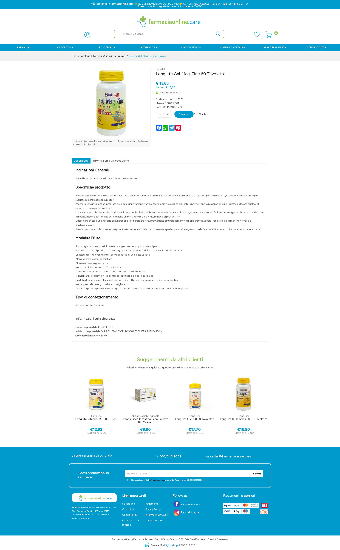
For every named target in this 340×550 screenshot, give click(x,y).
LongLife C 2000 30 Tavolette (194, 419)
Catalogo (85, 56)
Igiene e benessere (273, 47)
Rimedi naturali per (115, 56)
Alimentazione (189, 47)
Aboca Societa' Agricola (145, 415)
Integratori (147, 47)
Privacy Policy (153, 509)
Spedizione (128, 503)
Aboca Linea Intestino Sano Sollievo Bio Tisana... (145, 420)
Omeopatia (64, 47)
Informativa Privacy (156, 514)
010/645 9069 (170, 456)
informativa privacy (157, 480)
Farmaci (22, 47)
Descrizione (81, 160)
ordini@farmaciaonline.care (230, 456)
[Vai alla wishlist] (256, 36)
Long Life (161, 69)
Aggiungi (184, 114)
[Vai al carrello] (268, 36)
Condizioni (128, 509)
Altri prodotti (315, 47)
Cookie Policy (129, 514)
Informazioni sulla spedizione (110, 160)
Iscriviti (257, 473)
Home (75, 56)
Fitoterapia (106, 47)
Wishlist (203, 114)
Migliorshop (171, 545)
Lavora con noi (154, 520)
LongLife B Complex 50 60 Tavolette (243, 419)
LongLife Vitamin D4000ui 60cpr (96, 419)
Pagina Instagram (191, 512)
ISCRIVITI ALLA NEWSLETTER (199, 3)
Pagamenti (152, 503)
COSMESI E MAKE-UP (231, 47)
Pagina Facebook (191, 504)
